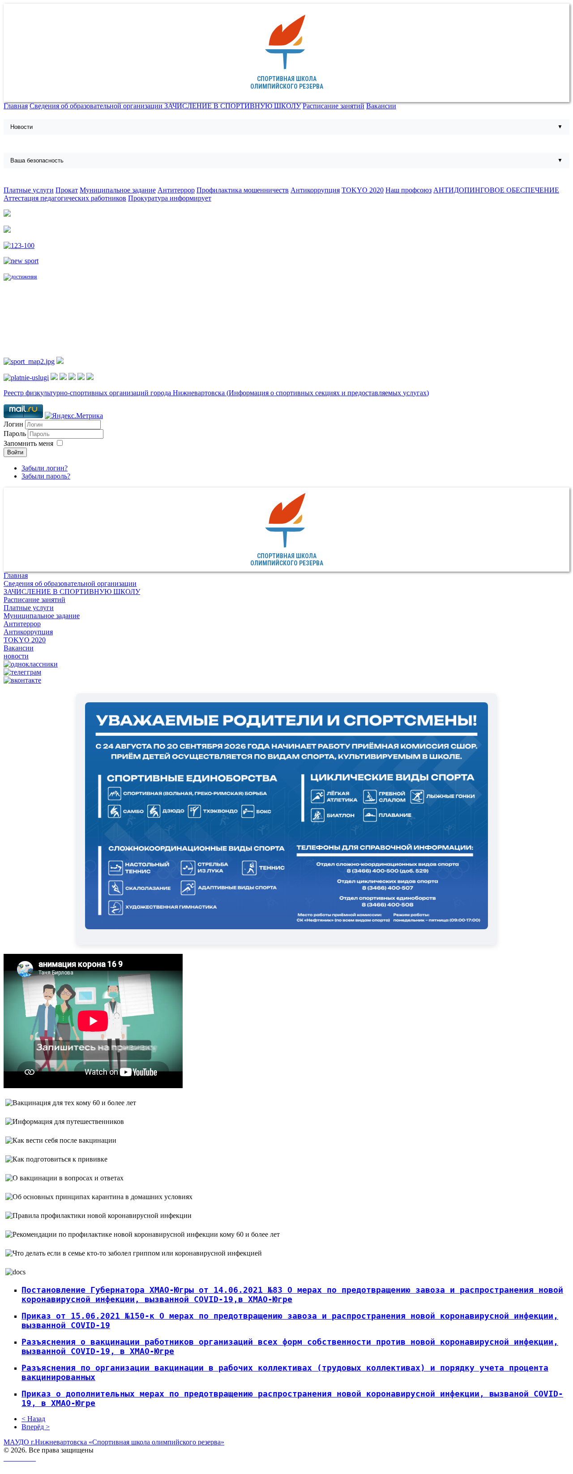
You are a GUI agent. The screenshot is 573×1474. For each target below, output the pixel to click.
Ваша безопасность (37, 160)
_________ (20, 1458)
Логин (13, 424)
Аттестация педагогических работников (65, 198)
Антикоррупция (315, 190)
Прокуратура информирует (169, 198)
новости (16, 656)
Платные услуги (29, 190)
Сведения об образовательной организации (97, 106)
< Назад (33, 1419)
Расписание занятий (333, 106)
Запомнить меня (28, 443)
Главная (16, 106)
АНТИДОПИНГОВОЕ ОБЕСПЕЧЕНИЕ (496, 190)
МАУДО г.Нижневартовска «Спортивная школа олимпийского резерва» (114, 1442)
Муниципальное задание (118, 190)
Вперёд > (35, 1427)
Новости (21, 127)
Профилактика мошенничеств (243, 190)
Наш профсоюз (408, 190)
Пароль (16, 433)
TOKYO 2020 (363, 190)
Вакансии (381, 106)
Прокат (67, 190)
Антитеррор (176, 190)
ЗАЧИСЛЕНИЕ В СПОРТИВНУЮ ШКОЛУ (232, 106)
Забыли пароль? (45, 476)
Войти (15, 452)
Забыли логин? (44, 468)
